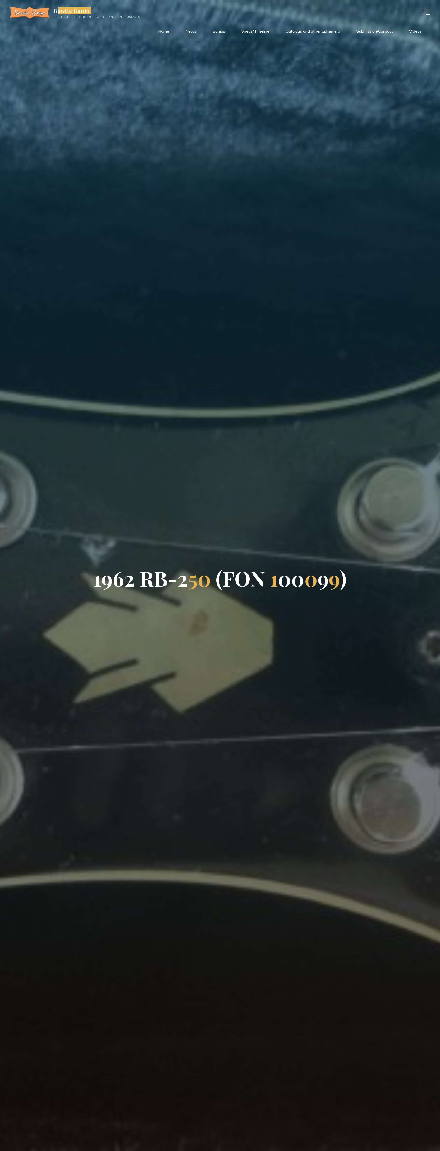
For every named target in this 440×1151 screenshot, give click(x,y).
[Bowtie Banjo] (30, 11)
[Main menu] (425, 12)
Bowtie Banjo (71, 10)
